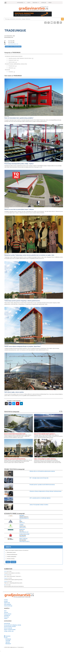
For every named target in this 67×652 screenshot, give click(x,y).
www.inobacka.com (23, 532)
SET (20, 520)
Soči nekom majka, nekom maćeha (14, 392)
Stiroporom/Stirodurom (12, 554)
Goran (5, 571)
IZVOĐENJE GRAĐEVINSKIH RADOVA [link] (13, 56)
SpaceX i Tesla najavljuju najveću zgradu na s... (45, 433)
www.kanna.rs (22, 536)
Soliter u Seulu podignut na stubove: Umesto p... (45, 458)
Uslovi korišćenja (8, 605)
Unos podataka (7, 604)
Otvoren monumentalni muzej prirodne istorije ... (15, 433)
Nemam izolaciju (11, 558)
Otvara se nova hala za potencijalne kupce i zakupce (19, 209)
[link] (33, 9)
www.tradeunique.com (13, 44)
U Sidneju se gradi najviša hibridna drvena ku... (15, 458)
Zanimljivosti (7, 615)
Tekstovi (6, 612)
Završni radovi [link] (12, 62)
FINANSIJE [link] (7, 69)
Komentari (8, 569)
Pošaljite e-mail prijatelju (14, 400)
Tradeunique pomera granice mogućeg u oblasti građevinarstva (22, 300)
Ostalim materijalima (11, 556)
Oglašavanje (7, 602)
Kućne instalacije (8, 628)
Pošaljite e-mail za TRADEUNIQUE (13, 46)
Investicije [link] (11, 71)
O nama (6, 599)
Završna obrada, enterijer (10, 626)
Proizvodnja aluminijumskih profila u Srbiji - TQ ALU (18, 163)
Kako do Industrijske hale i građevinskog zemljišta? (18, 118)
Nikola (5, 574)
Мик (5, 584)
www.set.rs (22, 522)
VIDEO (49, 2)
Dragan (5, 578)
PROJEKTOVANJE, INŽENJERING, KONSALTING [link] (16, 64)
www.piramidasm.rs (24, 518)
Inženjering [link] (11, 68)
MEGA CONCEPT (23, 538)
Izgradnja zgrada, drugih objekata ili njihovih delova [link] (20, 58)
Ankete (5, 618)
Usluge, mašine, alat (8, 631)
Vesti (5, 610)
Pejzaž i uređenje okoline (10, 629)
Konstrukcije (7, 623)
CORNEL (21, 524)
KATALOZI (43, 2)
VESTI (28, 2)
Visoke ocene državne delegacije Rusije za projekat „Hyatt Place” (22, 346)
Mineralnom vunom (11, 552)
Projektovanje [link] (12, 66)
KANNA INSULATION (24, 534)
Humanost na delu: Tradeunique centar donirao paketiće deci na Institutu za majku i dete (29, 255)
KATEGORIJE (21, 3)
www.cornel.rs (22, 527)
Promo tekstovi (7, 614)
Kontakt (6, 601)
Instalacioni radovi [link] (13, 60)
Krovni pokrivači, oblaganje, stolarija (12, 625)
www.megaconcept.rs (24, 541)
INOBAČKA (22, 529)
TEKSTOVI (36, 3)
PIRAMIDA (21, 515)
